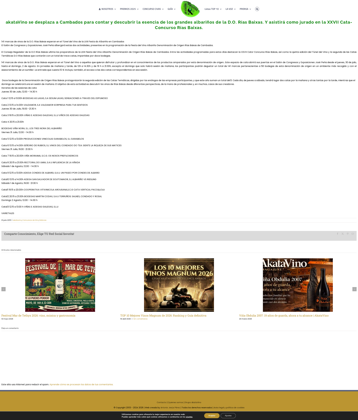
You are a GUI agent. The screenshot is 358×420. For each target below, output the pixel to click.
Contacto (161, 402)
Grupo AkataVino (193, 402)
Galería (65, 285)
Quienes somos (175, 402)
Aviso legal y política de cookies (229, 407)
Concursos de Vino (30, 220)
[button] (253, 9)
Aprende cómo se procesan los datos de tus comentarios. (81, 384)
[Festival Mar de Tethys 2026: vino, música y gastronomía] (60, 285)
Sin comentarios (140, 319)
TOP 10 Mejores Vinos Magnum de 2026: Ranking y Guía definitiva (174, 285)
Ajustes (228, 415)
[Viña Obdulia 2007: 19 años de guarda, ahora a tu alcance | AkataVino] (298, 285)
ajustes (189, 417)
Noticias (42, 220)
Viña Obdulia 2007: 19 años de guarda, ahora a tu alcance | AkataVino (293, 285)
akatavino (17, 220)
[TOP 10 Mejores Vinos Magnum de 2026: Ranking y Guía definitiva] (179, 285)
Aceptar (211, 415)
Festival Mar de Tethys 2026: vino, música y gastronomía (55, 285)
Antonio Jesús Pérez (170, 407)
